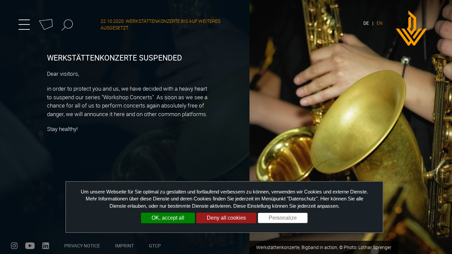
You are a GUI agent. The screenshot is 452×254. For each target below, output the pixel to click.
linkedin (45, 245)
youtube (30, 245)
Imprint (124, 245)
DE (366, 23)
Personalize (283, 218)
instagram (14, 245)
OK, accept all (168, 218)
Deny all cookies (226, 218)
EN (380, 23)
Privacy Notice (82, 245)
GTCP (155, 245)
